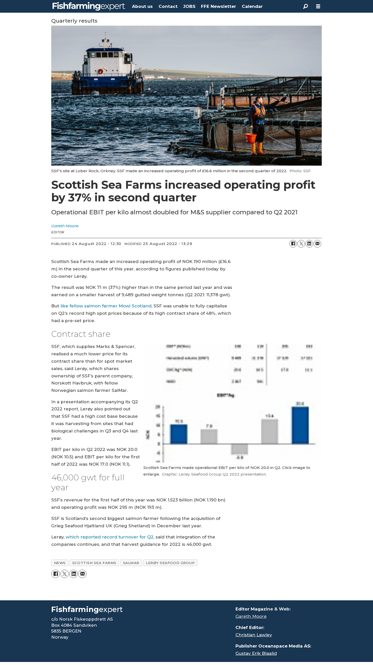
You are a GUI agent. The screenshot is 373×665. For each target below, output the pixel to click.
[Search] (305, 6)
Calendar (252, 6)
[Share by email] (317, 244)
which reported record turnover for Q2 (110, 536)
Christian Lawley (253, 634)
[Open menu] (318, 6)
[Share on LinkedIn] (309, 244)
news (60, 563)
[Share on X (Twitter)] (301, 244)
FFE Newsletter (218, 6)
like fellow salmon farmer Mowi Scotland (105, 305)
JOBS (189, 6)
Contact (168, 6)
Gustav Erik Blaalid (256, 653)
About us (142, 6)
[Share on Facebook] (293, 244)
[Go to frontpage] (89, 6)
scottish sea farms (94, 563)
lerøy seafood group (170, 563)
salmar (131, 563)
